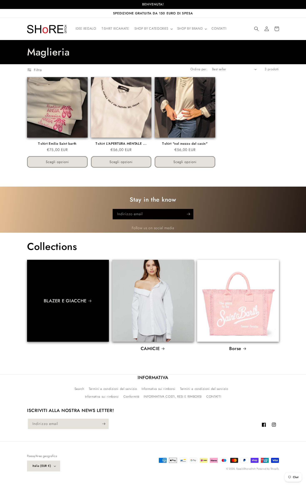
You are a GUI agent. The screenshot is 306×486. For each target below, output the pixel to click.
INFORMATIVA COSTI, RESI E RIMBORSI (173, 396)
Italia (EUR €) (41, 466)
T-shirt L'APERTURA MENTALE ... (121, 144)
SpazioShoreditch (246, 468)
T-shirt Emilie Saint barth (57, 144)
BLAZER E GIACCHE (65, 301)
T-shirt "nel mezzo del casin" (185, 144)
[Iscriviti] (188, 214)
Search (79, 389)
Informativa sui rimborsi (158, 389)
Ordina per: (199, 69)
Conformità (131, 396)
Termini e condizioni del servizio (113, 389)
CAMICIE (150, 349)
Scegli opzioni (57, 161)
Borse (235, 349)
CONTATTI (213, 396)
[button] (153, 29)
